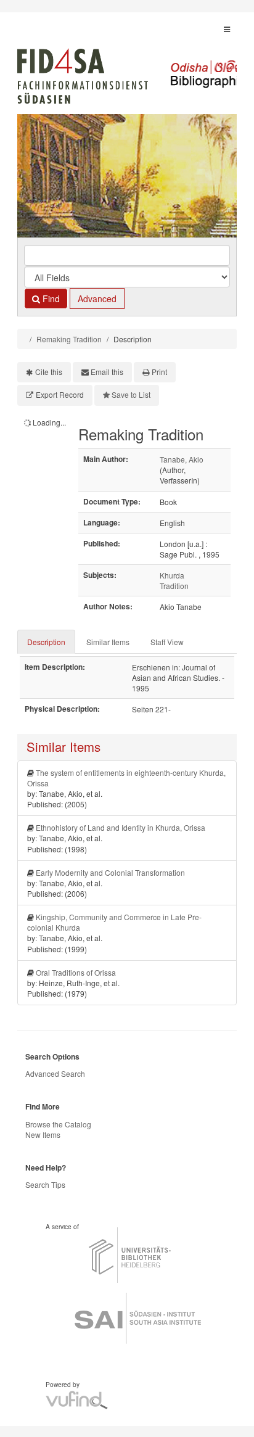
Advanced (97, 298)
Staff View (167, 641)
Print (159, 371)
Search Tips (45, 1184)
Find (50, 298)
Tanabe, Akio (181, 459)
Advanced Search (55, 1073)
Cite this (48, 371)
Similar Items (107, 641)
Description (46, 641)
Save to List (131, 394)
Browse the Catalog (58, 1124)
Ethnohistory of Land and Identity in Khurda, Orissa (120, 827)
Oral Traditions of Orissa (76, 972)
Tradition (174, 585)
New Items (42, 1134)
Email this (107, 371)
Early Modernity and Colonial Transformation (110, 872)
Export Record (60, 394)
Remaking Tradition (69, 339)
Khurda (172, 575)
